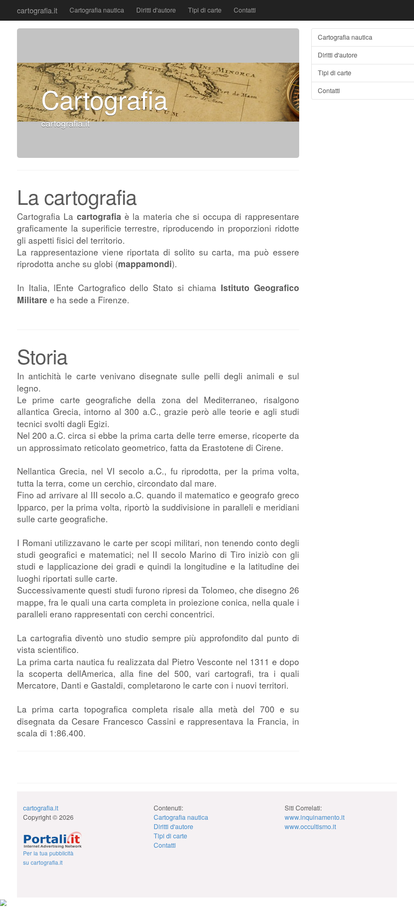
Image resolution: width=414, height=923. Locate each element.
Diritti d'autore (156, 10)
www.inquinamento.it (314, 817)
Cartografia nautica (97, 10)
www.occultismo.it (310, 826)
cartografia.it (37, 10)
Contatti (245, 10)
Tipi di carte (205, 10)
